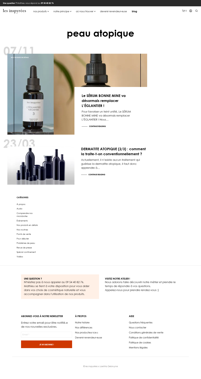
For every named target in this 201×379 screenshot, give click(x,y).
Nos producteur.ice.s (86, 332)
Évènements (22, 221)
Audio (19, 208)
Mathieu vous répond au (28, 3)
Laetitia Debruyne (109, 366)
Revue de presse (24, 247)
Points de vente (24, 234)
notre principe (61, 11)
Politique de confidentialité (144, 337)
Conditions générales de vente (146, 332)
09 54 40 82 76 (74, 282)
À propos (21, 204)
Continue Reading (97, 126)
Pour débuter (23, 238)
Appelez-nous (114, 290)
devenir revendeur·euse (113, 11)
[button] (184, 10)
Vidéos (20, 256)
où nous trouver (84, 11)
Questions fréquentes (140, 322)
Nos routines (22, 229)
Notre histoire (82, 322)
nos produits (40, 11)
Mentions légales (138, 347)
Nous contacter (137, 327)
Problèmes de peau (18, 150)
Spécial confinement (26, 252)
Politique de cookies (140, 342)
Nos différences (83, 327)
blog (134, 11)
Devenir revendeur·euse (88, 337)
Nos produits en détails (20, 57)
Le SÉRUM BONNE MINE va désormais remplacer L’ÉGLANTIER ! (104, 100)
